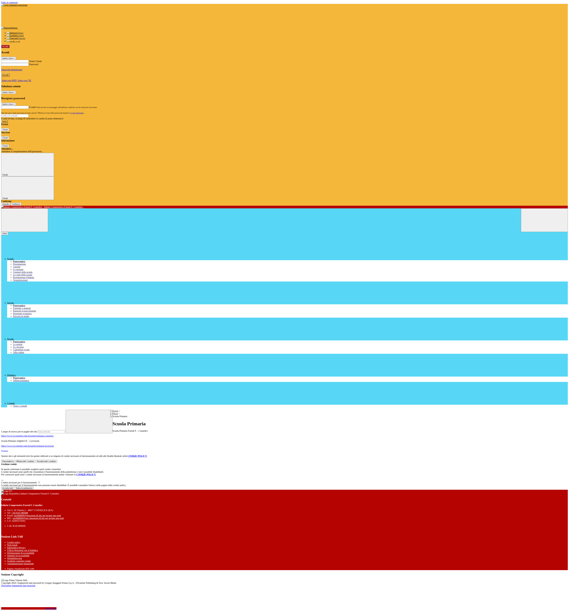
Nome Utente (35, 61)
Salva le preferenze (24, 488)
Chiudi (5, 130)
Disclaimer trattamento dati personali (18, 585)
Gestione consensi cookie (19, 561)
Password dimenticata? (12, 69)
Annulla (5, 204)
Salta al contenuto (9, 2)
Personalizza (7, 461)
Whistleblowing (14, 558)
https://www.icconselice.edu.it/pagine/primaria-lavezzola (27, 446)
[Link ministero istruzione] (14, 5)
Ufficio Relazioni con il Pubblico (22, 550)
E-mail (32, 107)
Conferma (16, 204)
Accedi (5, 46)
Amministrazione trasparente (20, 563)
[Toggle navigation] (24, 220)
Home (115, 411)
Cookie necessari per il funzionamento (19, 482)
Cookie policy (13, 542)
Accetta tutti (46, 461)
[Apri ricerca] (544, 220)
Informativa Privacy (16, 547)
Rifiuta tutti (25, 461)
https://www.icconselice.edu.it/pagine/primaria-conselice (27, 436)
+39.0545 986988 (19, 513)
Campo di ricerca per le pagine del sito (19, 431)
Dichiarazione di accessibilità (20, 553)
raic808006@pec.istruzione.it (38, 518)
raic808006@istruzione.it (37, 515)
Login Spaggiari (77, 113)
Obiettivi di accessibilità (18, 555)
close (4, 233)
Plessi (115, 413)
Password (33, 64)
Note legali (12, 545)
